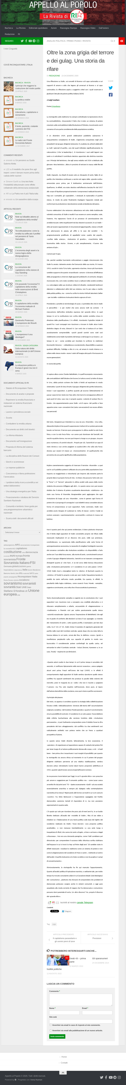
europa (19, 556)
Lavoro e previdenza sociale (18, 412)
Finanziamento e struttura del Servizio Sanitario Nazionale (21, 499)
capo (54, 924)
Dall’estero (104, 28)
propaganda (13, 577)
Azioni (54, 28)
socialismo (24, 580)
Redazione (10, 34)
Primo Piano (74, 41)
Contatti (64, 1063)
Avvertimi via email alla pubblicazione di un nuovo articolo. (77, 1031)
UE (26, 591)
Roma (6, 580)
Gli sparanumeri (100, 958)
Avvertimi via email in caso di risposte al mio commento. (76, 1025)
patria (36, 573)
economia (6, 556)
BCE (14, 549)
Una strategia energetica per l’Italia (21, 491)
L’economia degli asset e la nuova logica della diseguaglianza (27, 253)
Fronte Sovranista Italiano (17, 561)
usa (18, 595)
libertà (13, 573)
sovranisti (29, 583)
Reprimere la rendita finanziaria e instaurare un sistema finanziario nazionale (19, 403)
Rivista (87, 41)
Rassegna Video (87, 28)
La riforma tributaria (14, 435)
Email (85, 1008)
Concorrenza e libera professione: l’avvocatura (19, 475)
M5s (21, 573)
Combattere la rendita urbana (18, 424)
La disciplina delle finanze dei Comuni (22, 456)
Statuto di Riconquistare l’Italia (19, 388)
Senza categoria (30, 345)
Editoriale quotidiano (38, 28)
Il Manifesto (55, 106)
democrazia (31, 552)
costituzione (13, 552)
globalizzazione (19, 566)
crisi (23, 552)
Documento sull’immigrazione (19, 441)
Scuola (9, 418)
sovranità (10, 587)
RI (19, 34)
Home (64, 1057)
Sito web (53, 1017)
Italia (25, 569)
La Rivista (20, 28)
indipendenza (18, 570)
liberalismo (36, 570)
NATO (32, 573)
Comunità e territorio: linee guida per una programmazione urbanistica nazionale (21, 509)
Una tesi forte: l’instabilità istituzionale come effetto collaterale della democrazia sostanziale (21, 185)
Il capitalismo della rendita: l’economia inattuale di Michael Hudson (27, 306)
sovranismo (13, 583)
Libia (17, 573)
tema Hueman (36, 1080)
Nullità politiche (54, 969)
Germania (8, 566)
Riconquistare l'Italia (27, 576)
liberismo (7, 573)
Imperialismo (9, 570)
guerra (28, 566)
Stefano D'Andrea (14, 590)
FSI (32, 563)
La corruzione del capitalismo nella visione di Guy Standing (27, 270)
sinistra (16, 580)
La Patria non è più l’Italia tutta (25, 194)
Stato (29, 587)
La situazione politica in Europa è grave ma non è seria (26, 368)
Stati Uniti (21, 587)
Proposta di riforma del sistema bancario (18, 448)
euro (12, 555)
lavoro (30, 570)
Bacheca (9, 28)
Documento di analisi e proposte (20, 394)
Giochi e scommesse (15, 462)
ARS (17, 544)
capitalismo (21, 548)
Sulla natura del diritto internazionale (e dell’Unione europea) (27, 351)
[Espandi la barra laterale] (122, 41)
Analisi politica (56, 41)
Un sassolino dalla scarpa (27, 199)
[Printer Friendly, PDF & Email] (53, 903)
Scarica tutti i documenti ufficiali (19, 518)
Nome (52, 1008)
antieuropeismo (9, 545)
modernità (26, 573)
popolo (6, 577)
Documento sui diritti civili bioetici (20, 429)
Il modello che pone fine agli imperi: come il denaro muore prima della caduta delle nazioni (21, 172)
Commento (54, 991)
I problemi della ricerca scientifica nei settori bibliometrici (21, 484)
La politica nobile (22, 100)
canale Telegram (85, 902)
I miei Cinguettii (10, 49)
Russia (10, 580)
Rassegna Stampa (68, 28)
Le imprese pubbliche (15, 468)
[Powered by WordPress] (15, 1080)
